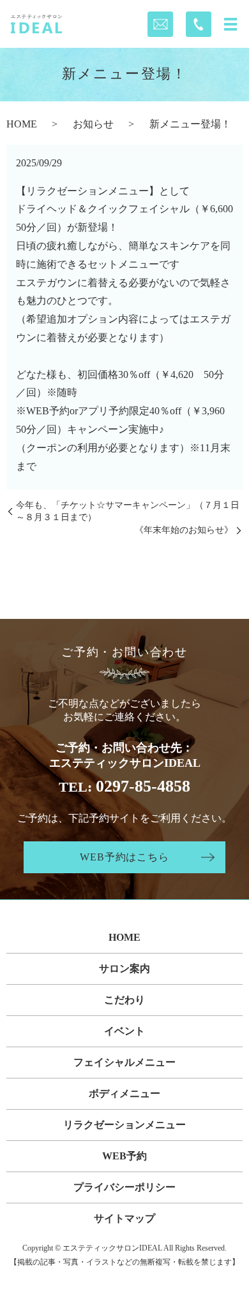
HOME (21, 124)
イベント (124, 1031)
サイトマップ (124, 1218)
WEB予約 (124, 1155)
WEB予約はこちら (124, 857)
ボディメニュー (124, 1093)
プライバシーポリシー (124, 1187)
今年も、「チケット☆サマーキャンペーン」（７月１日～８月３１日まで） (127, 511)
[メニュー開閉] (230, 24)
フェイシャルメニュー (124, 1062)
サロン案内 (124, 968)
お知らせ (93, 124)
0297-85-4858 (143, 786)
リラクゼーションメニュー (124, 1124)
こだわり (124, 999)
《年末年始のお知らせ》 (184, 530)
